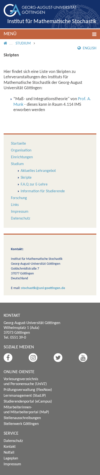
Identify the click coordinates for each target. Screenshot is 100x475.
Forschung (19, 198)
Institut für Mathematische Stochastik (51, 22)
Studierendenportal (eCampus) (28, 402)
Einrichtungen (22, 157)
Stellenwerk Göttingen (21, 424)
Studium (23, 43)
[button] (50, 34)
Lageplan (11, 458)
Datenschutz (20, 218)
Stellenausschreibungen (22, 418)
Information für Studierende (43, 191)
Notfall (9, 453)
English (89, 48)
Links (15, 205)
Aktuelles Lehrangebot (38, 171)
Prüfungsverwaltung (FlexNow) (28, 390)
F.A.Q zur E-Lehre (34, 184)
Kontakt (10, 447)
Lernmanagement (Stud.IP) (25, 396)
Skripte (26, 178)
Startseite (18, 144)
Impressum (19, 212)
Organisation (21, 150)
